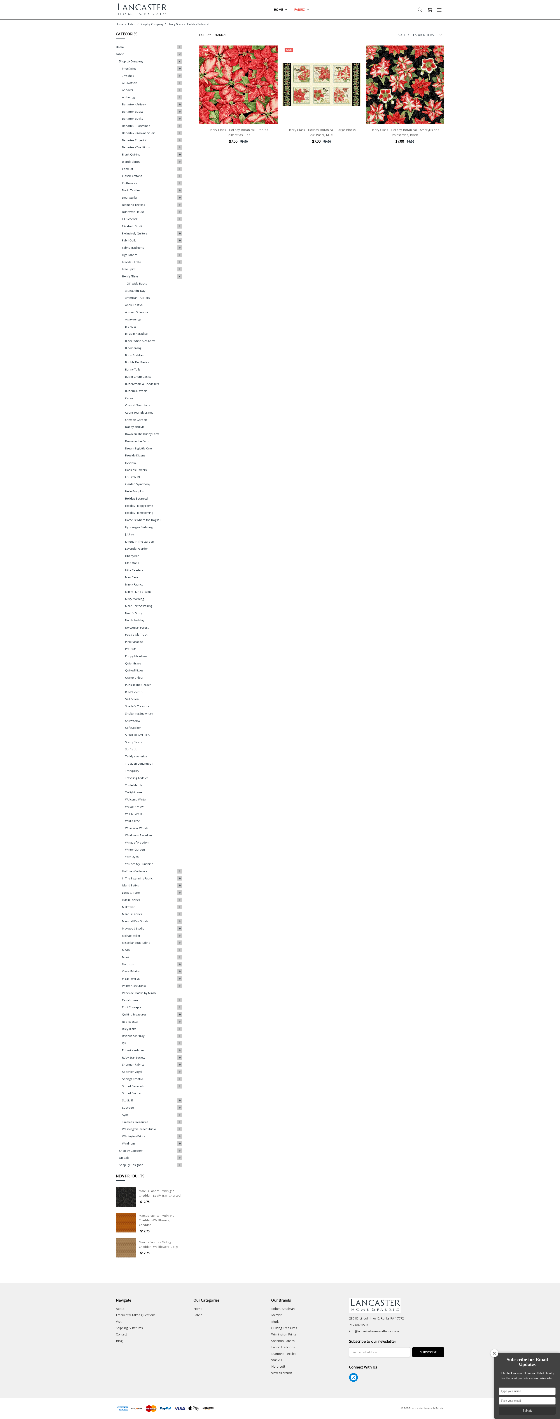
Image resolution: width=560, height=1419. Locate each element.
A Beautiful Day (135, 291)
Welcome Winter (136, 799)
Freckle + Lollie (131, 262)
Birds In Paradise (136, 334)
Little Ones (132, 563)
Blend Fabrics (131, 162)
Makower (128, 907)
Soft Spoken (133, 728)
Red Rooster (130, 1022)
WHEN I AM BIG (135, 814)
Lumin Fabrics (131, 900)
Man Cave (131, 577)
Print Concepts (131, 1007)
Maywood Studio (133, 928)
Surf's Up (131, 749)
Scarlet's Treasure (137, 706)
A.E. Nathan (129, 83)
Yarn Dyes (132, 857)
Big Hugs (130, 327)
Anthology (128, 97)
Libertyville (132, 556)
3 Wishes (128, 76)
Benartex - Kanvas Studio (139, 133)
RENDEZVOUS (134, 692)
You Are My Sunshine (139, 864)
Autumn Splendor (136, 312)
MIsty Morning (134, 599)
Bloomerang (133, 348)
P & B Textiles (131, 978)
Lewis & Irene (131, 893)
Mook (126, 957)
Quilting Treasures (134, 1014)
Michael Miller (131, 936)
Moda (126, 950)
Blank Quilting (131, 154)
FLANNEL (130, 463)
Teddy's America (136, 756)
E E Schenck (130, 219)
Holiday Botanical (136, 498)
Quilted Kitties (134, 670)
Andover (127, 90)
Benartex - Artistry (134, 104)
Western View (134, 807)
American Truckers (137, 298)
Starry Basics (133, 742)
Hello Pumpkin (134, 491)
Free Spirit (128, 269)
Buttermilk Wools (136, 391)
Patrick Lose (130, 1000)
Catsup (130, 398)
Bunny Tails (132, 369)
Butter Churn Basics (138, 377)
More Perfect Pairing (138, 606)
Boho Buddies (134, 355)
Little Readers (134, 570)
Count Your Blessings (139, 412)
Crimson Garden (136, 420)
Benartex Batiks (132, 119)
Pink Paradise (134, 642)
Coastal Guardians (137, 405)
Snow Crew (132, 721)
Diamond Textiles (133, 205)
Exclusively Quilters (134, 233)
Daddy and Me (135, 427)
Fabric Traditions (133, 248)
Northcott (128, 964)
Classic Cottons (132, 176)
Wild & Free (132, 821)
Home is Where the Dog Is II (143, 520)
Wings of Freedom (137, 842)
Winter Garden (135, 849)
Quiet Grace (133, 663)
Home (279, 9)
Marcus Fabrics (132, 914)
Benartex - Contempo (136, 126)
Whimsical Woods (137, 828)
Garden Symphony (137, 484)
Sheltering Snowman (139, 713)
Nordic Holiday (134, 620)
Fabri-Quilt (129, 240)
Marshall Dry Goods (135, 921)
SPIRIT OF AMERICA (137, 735)
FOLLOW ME (133, 477)
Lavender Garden (137, 548)
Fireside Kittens (135, 455)
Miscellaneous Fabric (136, 943)
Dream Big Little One (138, 448)
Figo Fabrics (129, 255)
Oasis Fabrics (131, 971)
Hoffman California (134, 871)
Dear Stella (129, 197)
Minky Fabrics (134, 584)
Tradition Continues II (139, 763)
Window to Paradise (138, 835)
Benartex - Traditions (136, 147)
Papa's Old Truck (136, 634)
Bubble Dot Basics (137, 362)
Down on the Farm (137, 441)
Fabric (300, 9)
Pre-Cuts (130, 649)
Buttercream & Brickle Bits (142, 384)
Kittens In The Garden (139, 541)
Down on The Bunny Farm (142, 434)
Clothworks (129, 183)
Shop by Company (131, 61)
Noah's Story (133, 613)
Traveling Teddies (137, 778)
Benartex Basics (133, 112)
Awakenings (133, 319)
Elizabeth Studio (133, 226)
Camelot (127, 169)
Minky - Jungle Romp (138, 592)
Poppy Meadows (136, 656)
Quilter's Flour (134, 678)
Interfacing (129, 68)
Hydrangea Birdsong (138, 527)
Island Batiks (130, 885)
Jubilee (129, 534)
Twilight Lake (133, 792)
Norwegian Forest (137, 627)
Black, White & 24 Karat (140, 341)
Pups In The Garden (138, 685)
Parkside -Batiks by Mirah (139, 993)
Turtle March (133, 785)
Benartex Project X (134, 140)
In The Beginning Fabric (137, 878)
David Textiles (131, 190)
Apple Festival (134, 305)
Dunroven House (133, 212)
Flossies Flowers (136, 470)
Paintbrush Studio (134, 986)
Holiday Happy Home (139, 506)
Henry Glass (130, 276)
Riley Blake (129, 1029)
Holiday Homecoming (139, 513)
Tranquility (132, 771)
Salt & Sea (132, 699)
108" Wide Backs (136, 283)
